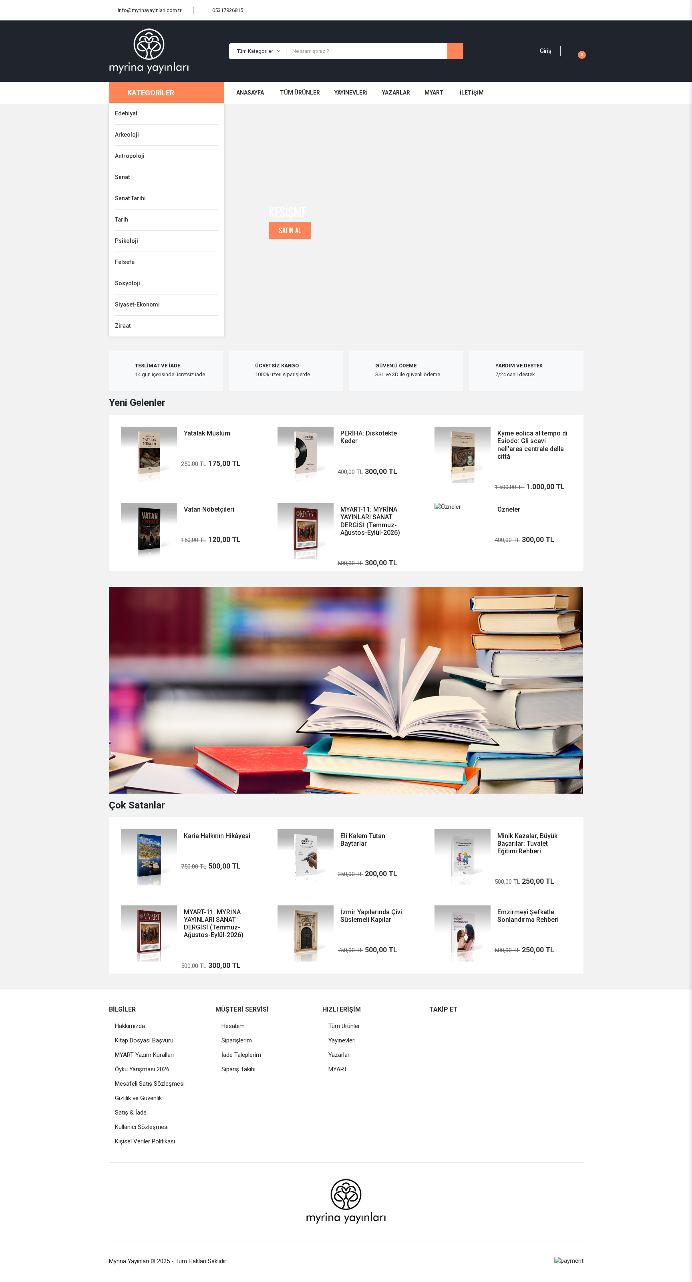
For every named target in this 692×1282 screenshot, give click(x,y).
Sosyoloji (127, 283)
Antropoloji (130, 156)
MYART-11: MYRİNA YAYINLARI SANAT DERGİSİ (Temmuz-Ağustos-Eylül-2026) (370, 521)
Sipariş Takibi (238, 1069)
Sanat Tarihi (130, 198)
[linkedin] (490, 1026)
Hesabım (233, 1026)
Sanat (122, 177)
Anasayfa (250, 92)
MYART (434, 92)
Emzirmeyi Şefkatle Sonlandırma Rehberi (528, 915)
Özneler (508, 509)
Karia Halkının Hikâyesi (217, 836)
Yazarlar (396, 92)
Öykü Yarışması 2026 (142, 1069)
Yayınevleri (351, 92)
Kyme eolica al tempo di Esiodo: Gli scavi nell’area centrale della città (532, 444)
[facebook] (432, 1026)
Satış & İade (131, 1112)
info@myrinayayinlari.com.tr (149, 10)
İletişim (472, 92)
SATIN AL (290, 230)
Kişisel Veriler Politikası (145, 1141)
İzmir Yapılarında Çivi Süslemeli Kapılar (371, 915)
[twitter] (470, 1026)
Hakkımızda (130, 1026)
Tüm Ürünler (300, 92)
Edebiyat (126, 113)
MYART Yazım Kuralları (144, 1054)
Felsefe (125, 262)
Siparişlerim (236, 1040)
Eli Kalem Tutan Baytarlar (362, 839)
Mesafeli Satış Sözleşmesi (150, 1083)
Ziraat (123, 326)
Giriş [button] (545, 50)
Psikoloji (126, 241)
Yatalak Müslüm (207, 433)
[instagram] (451, 1026)
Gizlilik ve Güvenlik (138, 1098)
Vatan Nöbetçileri (209, 509)
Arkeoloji (127, 134)
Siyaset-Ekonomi (137, 304)
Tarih (121, 219)
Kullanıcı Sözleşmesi (142, 1127)
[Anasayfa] (166, 51)
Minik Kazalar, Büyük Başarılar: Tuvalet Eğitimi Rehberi (527, 843)
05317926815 (227, 10)
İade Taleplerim (241, 1054)
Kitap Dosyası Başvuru (144, 1040)
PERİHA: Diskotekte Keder (368, 437)
